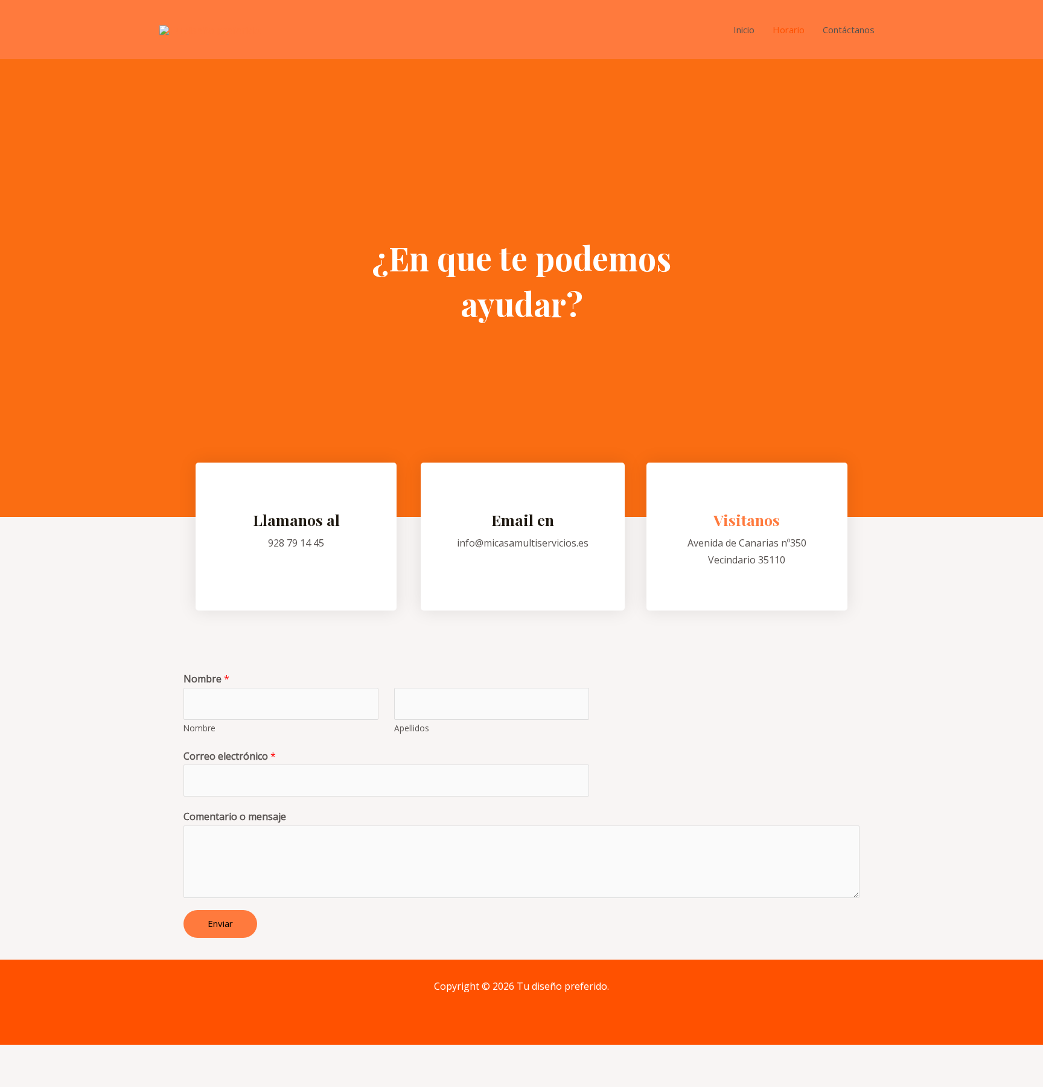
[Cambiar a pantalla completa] (125, 1056)
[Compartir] (75, 1056)
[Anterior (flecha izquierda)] (24, 1077)
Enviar (220, 923)
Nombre (206, 678)
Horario (789, 30)
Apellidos (411, 728)
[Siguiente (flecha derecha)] (75, 1077)
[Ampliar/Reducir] (176, 1056)
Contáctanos (849, 30)
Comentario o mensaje (234, 816)
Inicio (743, 30)
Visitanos (746, 520)
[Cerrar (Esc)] (24, 1056)
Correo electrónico (229, 756)
